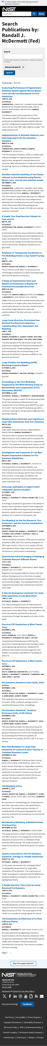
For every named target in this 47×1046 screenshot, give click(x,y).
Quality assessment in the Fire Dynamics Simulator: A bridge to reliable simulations (22, 855)
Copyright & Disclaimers (13, 1022)
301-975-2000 (6, 987)
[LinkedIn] (15, 996)
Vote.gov (40, 1037)
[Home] (9, 9)
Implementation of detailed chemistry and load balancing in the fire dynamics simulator (23, 138)
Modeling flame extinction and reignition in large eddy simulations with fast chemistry (23, 420)
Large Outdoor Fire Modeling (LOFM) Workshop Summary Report (19, 364)
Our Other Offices (28, 991)
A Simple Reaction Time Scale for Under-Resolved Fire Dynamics (21, 886)
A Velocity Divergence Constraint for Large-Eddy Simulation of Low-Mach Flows (23, 594)
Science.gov (21, 1037)
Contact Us (17, 991)
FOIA (21, 1027)
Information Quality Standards (30, 1032)
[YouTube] (25, 996)
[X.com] (4, 996)
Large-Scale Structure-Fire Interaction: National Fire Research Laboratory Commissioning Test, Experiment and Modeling (21, 324)
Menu (41, 13)
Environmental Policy (33, 1027)
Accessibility (21, 1017)
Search (7, 52)
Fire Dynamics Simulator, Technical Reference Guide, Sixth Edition (19, 712)
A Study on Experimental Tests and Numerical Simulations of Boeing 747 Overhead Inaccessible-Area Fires (20, 283)
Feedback (27, 1004)
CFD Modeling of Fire (12, 786)
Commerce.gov (9, 1037)
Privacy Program (34, 1017)
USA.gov (31, 1037)
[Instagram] (20, 996)
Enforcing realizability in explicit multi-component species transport (21, 488)
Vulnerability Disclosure (32, 1022)
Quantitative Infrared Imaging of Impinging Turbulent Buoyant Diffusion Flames (23, 558)
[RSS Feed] (36, 996)
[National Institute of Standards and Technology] (19, 974)
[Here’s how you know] (23, 3)
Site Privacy (9, 1017)
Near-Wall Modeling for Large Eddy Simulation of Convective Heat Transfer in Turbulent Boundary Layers (22, 749)
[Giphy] (31, 996)
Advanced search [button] (12, 67)
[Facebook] (10, 996)
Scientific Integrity (10, 1032)
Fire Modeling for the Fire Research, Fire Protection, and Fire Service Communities (22, 522)
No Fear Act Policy (10, 1027)
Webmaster (6, 991)
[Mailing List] (41, 996)
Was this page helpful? (23, 963)
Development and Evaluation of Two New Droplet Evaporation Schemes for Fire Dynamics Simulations (22, 455)
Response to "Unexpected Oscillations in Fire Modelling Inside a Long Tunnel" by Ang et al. (23, 255)
